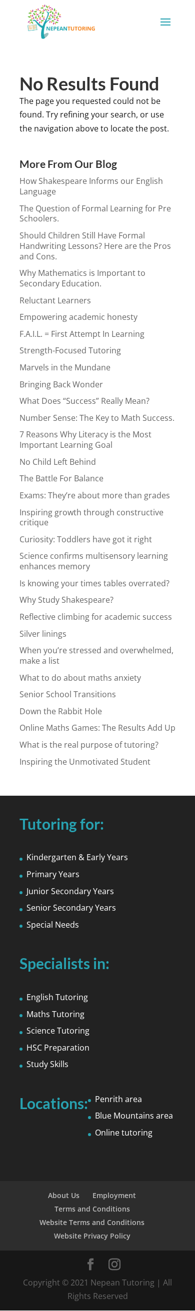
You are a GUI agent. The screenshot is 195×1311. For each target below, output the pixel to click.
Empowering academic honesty (79, 316)
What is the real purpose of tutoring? (89, 744)
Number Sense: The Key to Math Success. (97, 417)
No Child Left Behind (58, 461)
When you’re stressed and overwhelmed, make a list (97, 655)
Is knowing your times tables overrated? (95, 583)
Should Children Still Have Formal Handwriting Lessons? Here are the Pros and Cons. (95, 246)
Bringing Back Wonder (61, 384)
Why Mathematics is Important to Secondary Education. (83, 278)
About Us (64, 1195)
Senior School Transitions (68, 694)
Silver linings (43, 633)
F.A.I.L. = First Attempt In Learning (82, 333)
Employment (114, 1195)
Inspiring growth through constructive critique (92, 517)
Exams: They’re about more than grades (95, 495)
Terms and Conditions (92, 1209)
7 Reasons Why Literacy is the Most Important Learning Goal (86, 439)
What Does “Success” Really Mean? (85, 400)
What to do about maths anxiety (80, 677)
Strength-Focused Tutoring (70, 350)
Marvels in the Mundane (65, 367)
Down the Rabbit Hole (61, 711)
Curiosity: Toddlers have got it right (86, 539)
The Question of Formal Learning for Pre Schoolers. (95, 213)
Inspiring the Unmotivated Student (85, 761)
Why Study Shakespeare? (67, 599)
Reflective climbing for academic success (96, 616)
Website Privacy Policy (92, 1236)
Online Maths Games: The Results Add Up (98, 727)
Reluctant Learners (55, 300)
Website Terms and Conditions (92, 1222)
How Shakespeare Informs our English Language (91, 186)
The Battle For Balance (62, 478)
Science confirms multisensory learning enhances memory (94, 561)
